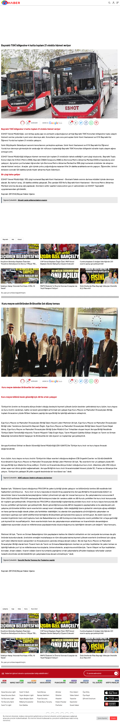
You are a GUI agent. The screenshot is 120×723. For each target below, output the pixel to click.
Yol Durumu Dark (7, 702)
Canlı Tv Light (6, 705)
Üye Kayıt (86, 695)
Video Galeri (74, 695)
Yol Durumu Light (7, 698)
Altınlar (58, 692)
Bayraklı (5, 239)
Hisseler (73, 682)
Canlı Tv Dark (24, 692)
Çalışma (5, 609)
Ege (13, 609)
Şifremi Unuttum (89, 698)
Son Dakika (23, 705)
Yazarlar (73, 698)
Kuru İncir (34, 609)
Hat (13, 239)
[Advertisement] (60, 23)
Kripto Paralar (112, 682)
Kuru (26, 609)
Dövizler (59, 695)
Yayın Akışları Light (26, 695)
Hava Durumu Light (8, 692)
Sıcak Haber (74, 705)
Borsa (3, 682)
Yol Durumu (97, 682)
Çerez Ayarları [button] (102, 718)
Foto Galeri (74, 692)
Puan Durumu (60, 682)
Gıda (19, 609)
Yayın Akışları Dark (26, 698)
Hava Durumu (45, 682)
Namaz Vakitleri (17, 682)
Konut (20, 239)
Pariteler (84, 682)
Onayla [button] (113, 718)
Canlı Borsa (41, 692)
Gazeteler (31, 682)
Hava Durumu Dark (8, 695)
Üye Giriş (86, 692)
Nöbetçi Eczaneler (26, 702)
